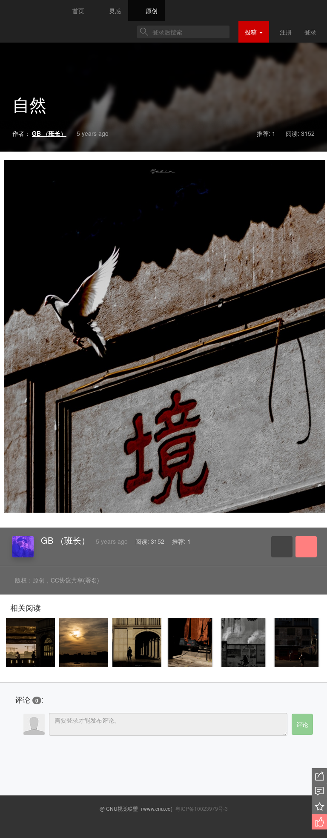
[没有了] (30, 429)
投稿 (251, 32)
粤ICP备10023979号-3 (201, 808)
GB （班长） (65, 540)
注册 (286, 32)
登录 (310, 32)
